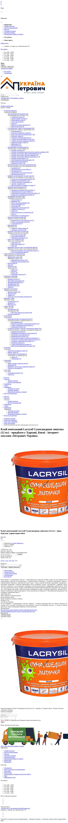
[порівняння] (3, 540)
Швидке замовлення (14, 567)
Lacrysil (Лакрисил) (17, 543)
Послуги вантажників (11, 28)
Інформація (7, 387)
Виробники (7, 384)
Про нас (6, 29)
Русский (3, 66)
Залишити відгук (5, 615)
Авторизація (8, 73)
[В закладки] (1, 540)
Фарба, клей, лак (6, 557)
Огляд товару (8, 570)
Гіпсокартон (8, 768)
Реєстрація (7, 71)
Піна (5, 776)
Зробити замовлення (7, 106)
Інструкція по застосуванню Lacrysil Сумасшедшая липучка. (19, 610)
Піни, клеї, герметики (10, 421)
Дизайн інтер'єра (9, 26)
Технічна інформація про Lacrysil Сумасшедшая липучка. (18, 611)
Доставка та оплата (10, 31)
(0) (1, 538)
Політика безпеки (9, 32)
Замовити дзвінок (18, 98)
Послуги (6, 379)
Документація (8, 575)
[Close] (1, 618)
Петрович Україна (9, 418)
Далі (2, 722)
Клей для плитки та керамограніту (14, 769)
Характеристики (9, 572)
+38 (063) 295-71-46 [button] (7, 808)
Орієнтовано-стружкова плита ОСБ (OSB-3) (17, 774)
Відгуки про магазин (10, 393)
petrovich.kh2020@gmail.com (21, 808)
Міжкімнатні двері (9, 777)
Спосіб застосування (10, 573)
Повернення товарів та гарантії (13, 34)
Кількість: (4, 563)
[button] (4, 43)
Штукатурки (8, 772)
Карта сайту (8, 760)
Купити (20, 554)
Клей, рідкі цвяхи (9, 423)
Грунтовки (7, 771)
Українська (10, 66)
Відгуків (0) (7, 576)
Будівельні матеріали (10, 420)
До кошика (4, 567)
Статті (6, 385)
